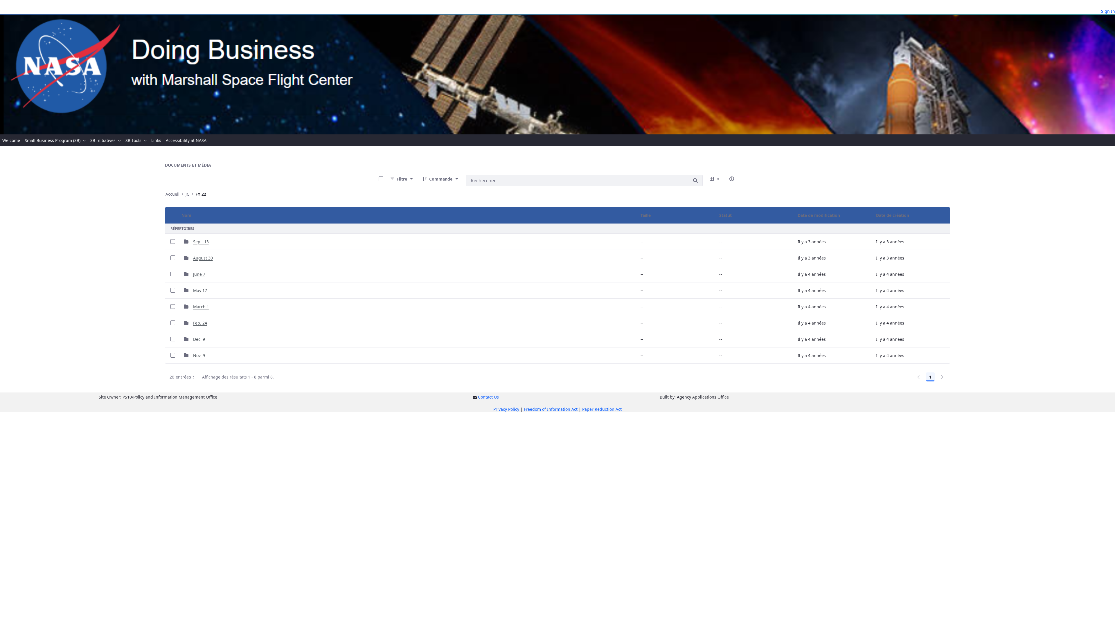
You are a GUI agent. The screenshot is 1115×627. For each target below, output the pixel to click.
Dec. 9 (199, 339)
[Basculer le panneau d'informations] (731, 178)
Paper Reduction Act (602, 409)
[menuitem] (11, 140)
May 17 (200, 290)
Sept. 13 (201, 241)
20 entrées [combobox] (180, 377)
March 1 (201, 306)
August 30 (203, 258)
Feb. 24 (200, 323)
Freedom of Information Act (551, 409)
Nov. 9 (199, 355)
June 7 (199, 274)
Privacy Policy (506, 409)
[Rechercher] (695, 180)
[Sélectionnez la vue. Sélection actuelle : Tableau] (714, 178)
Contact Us (488, 397)
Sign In (1108, 11)
